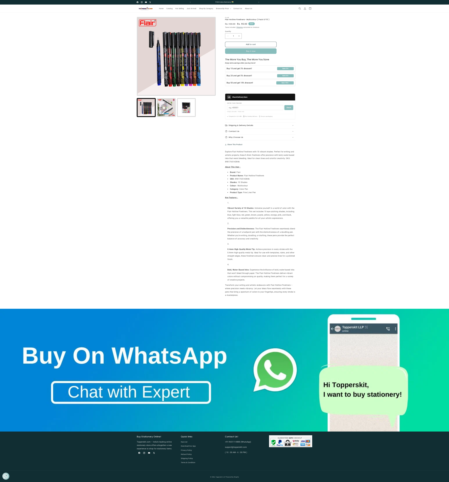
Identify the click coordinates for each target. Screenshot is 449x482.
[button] (223, 8)
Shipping (239, 27)
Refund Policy (186, 454)
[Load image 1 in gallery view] (146, 107)
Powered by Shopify (232, 477)
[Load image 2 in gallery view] (166, 107)
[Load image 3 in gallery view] (186, 107)
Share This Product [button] (235, 144)
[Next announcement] (258, 2)
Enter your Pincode (234, 103)
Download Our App (188, 446)
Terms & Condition (188, 462)
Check (288, 108)
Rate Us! (184, 442)
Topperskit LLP (221, 477)
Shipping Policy (187, 458)
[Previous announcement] (190, 2)
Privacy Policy (186, 450)
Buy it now (250, 51)
